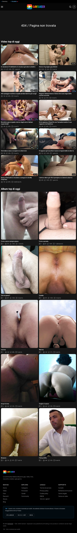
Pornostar (24, 491)
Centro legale (62, 493)
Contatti (60, 488)
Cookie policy (44, 493)
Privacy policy (44, 491)
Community (25, 496)
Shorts (5, 499)
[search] (70, 6)
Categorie (24, 488)
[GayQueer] (9, 472)
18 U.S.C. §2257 (45, 499)
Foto (4, 493)
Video (5, 491)
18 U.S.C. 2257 (22, 515)
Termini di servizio (45, 488)
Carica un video (63, 496)
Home (5, 488)
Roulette (14, 1)
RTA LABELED (10, 515)
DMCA (42, 496)
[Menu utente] (74, 7)
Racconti (6, 496)
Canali (23, 493)
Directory (4, 1)
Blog (4, 502)
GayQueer (10, 523)
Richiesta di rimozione (65, 491)
